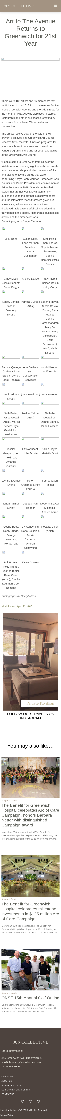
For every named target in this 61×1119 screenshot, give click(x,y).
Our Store (7, 1077)
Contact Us (7, 1094)
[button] (55, 5)
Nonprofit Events (9, 800)
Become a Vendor (11, 1085)
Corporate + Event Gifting (16, 1090)
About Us (6, 1081)
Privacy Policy (6, 1115)
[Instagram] (22, 1101)
